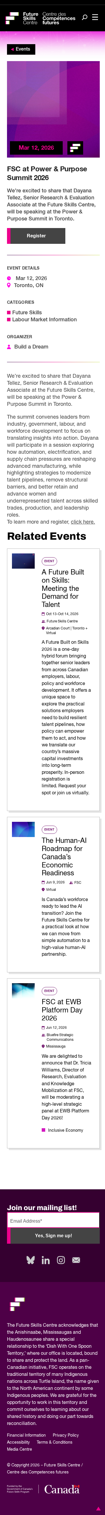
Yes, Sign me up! (53, 1235)
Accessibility (18, 1442)
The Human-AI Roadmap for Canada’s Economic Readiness (64, 857)
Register (36, 236)
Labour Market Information (44, 319)
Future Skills (27, 312)
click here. (83, 522)
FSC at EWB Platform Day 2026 (62, 1010)
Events (23, 49)
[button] (97, 1508)
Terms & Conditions (54, 1442)
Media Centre (19, 1449)
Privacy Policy (66, 1435)
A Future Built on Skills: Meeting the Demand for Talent (63, 588)
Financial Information (26, 1435)
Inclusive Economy (65, 1131)
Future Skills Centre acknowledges (52, 1325)
